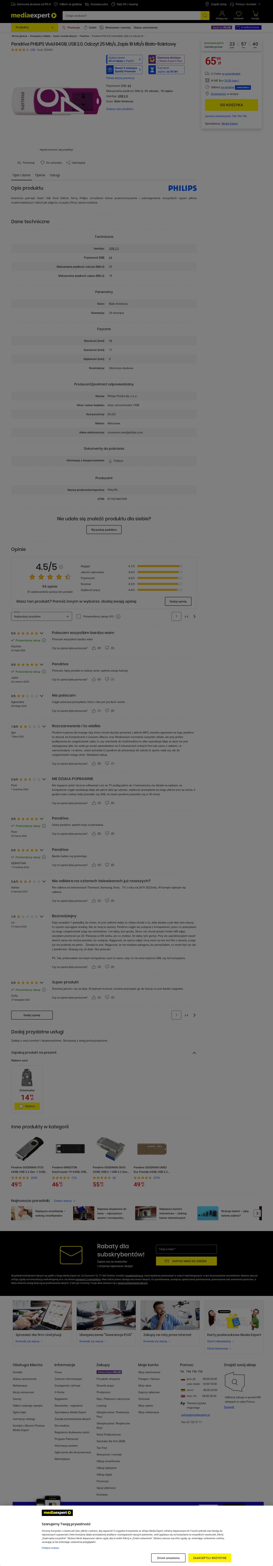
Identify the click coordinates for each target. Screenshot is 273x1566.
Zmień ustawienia (168, 1558)
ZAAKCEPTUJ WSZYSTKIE (209, 1558)
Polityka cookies (50, 1548)
